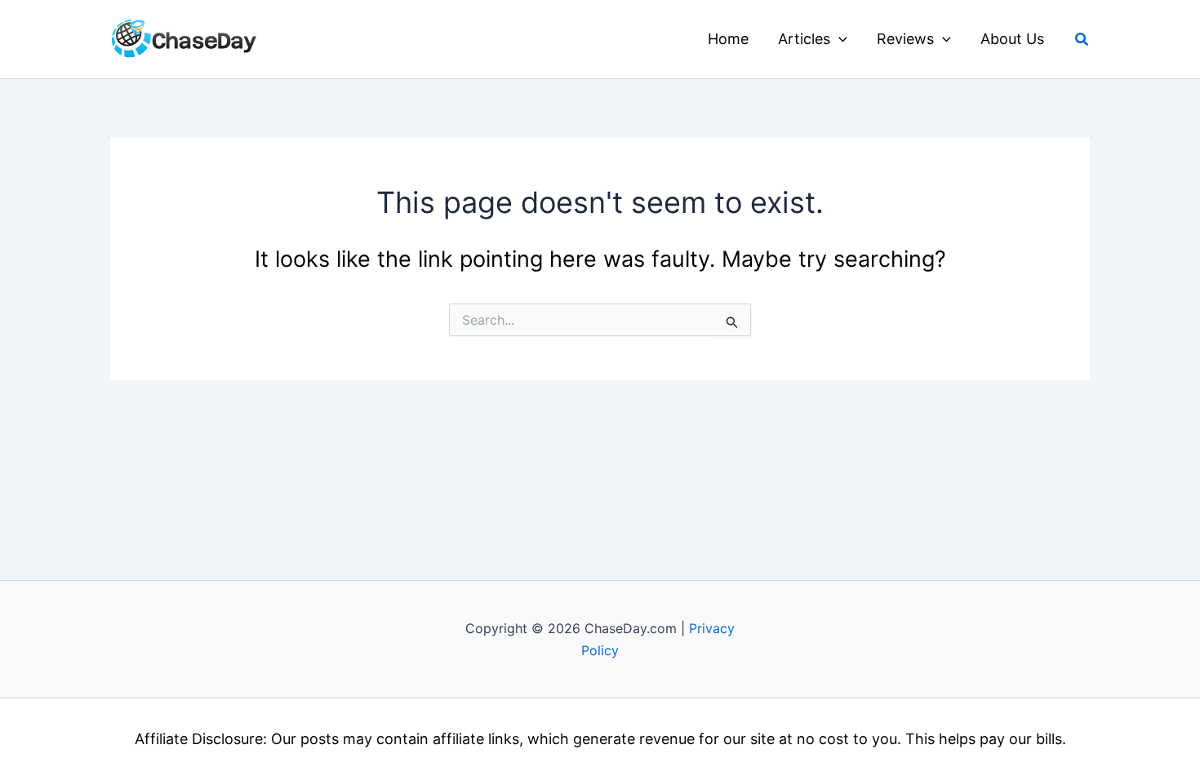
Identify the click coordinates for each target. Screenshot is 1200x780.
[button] (838, 39)
